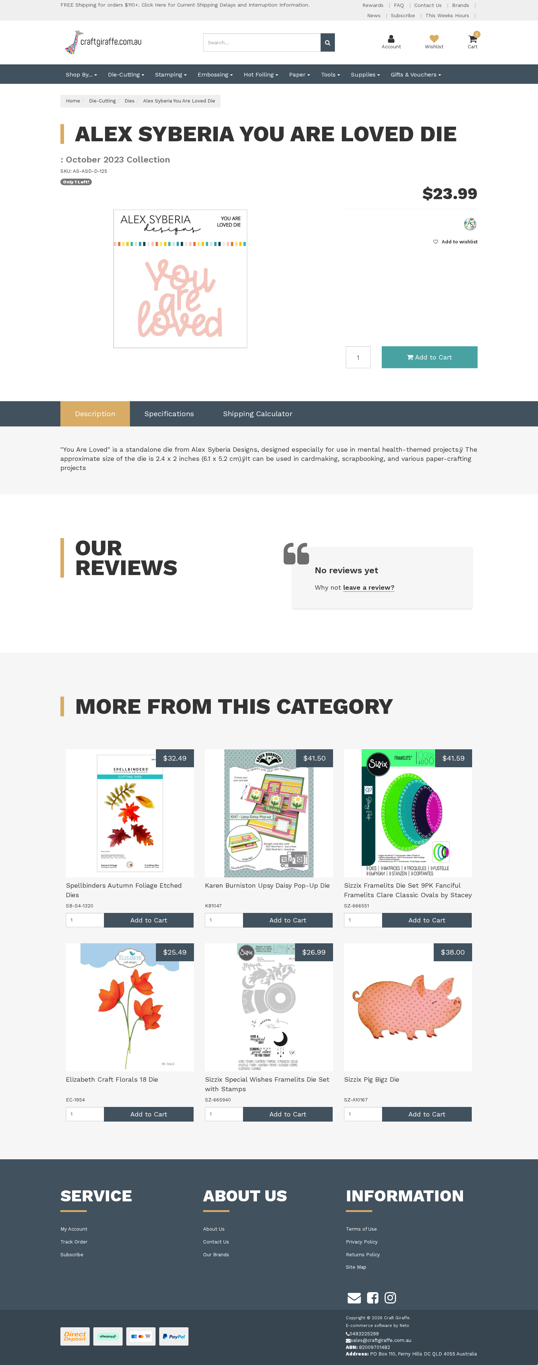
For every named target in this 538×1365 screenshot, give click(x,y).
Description (95, 413)
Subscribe (404, 15)
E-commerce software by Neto (377, 1325)
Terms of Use (361, 1229)
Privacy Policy (362, 1242)
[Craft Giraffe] (102, 42)
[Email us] (354, 1296)
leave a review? (369, 587)
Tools (329, 74)
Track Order (73, 1242)
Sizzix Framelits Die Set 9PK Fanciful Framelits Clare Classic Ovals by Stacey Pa (408, 894)
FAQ (400, 5)
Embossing (214, 74)
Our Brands (216, 1254)
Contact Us (429, 5)
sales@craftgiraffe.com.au (381, 1340)
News (374, 15)
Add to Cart (433, 357)
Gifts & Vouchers (414, 74)
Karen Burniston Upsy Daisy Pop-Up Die (267, 885)
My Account (73, 1229)
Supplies (364, 74)
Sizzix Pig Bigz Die (371, 1079)
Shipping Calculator (257, 413)
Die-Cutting (125, 74)
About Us (214, 1229)
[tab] (95, 413)
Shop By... (80, 74)
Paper (298, 74)
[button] (455, 242)
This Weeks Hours (448, 15)
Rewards (373, 5)
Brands (461, 5)
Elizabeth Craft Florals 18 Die (112, 1079)
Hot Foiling (260, 74)
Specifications (169, 413)
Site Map (356, 1267)
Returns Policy (363, 1254)
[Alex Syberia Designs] (470, 224)
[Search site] (328, 42)
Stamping (169, 74)
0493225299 (364, 1333)
